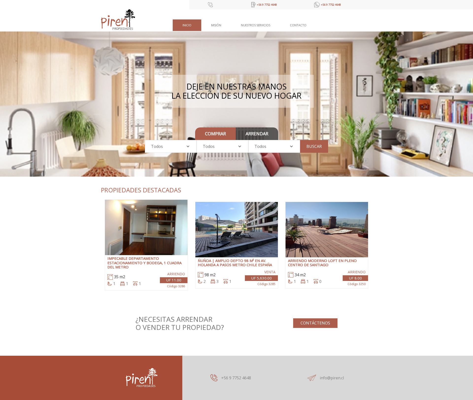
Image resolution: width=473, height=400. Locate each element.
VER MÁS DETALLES (146, 231)
